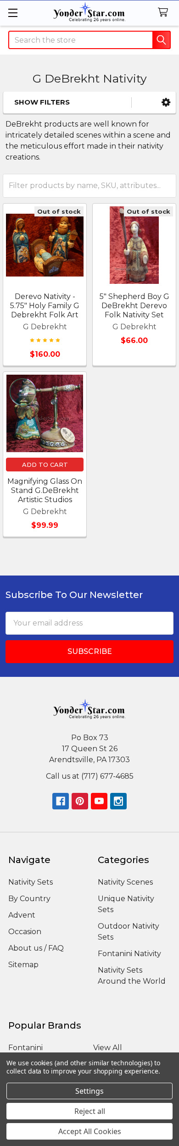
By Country (29, 898)
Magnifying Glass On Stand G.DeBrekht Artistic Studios (44, 490)
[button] (166, 102)
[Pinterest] (80, 801)
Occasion (24, 931)
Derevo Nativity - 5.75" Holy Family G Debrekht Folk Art (44, 305)
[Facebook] (60, 801)
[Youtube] (99, 801)
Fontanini (25, 1047)
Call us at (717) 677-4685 (90, 776)
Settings (89, 1091)
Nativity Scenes (125, 882)
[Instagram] (118, 801)
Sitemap (23, 964)
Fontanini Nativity (129, 953)
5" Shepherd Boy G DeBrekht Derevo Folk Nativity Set (134, 305)
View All (107, 1047)
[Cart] (165, 12)
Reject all (89, 1111)
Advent (21, 915)
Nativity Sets (30, 882)
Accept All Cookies (89, 1131)
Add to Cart (45, 464)
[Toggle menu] (12, 12)
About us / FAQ (36, 948)
